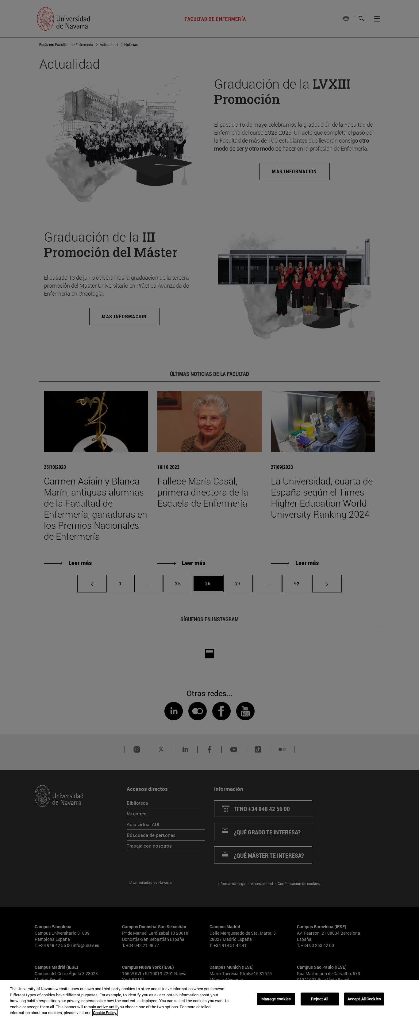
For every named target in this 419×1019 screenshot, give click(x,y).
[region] (209, 999)
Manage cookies (276, 999)
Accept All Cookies (364, 999)
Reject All (319, 999)
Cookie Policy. (105, 1012)
